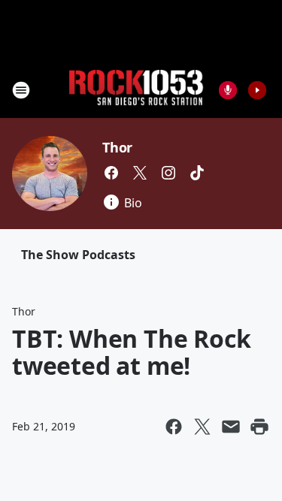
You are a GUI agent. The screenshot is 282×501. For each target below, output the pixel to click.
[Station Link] (136, 90)
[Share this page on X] (202, 426)
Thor (117, 147)
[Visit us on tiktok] (197, 173)
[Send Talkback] (228, 90)
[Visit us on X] (140, 173)
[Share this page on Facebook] (173, 426)
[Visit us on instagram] (168, 173)
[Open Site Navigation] (21, 90)
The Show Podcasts (78, 254)
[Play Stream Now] (257, 90)
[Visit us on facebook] (111, 173)
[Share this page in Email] (230, 426)
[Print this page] (259, 426)
